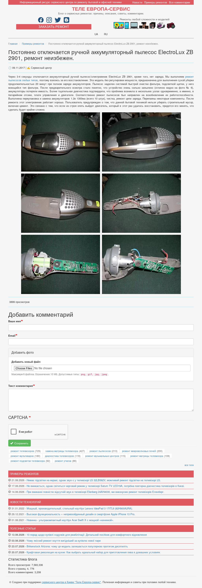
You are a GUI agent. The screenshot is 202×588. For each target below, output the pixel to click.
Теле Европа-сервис (101, 8)
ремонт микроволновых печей (139, 451)
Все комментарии (179, 2)
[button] (61, 142)
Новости (137, 2)
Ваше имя (14, 321)
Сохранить (21, 443)
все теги (189, 465)
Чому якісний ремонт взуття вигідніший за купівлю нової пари (64, 540)
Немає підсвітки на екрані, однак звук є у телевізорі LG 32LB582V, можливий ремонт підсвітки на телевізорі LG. (94, 480)
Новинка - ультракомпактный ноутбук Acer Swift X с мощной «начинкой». (70, 520)
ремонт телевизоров (22, 451)
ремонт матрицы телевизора (146, 455)
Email (11, 335)
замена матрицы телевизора (61, 451)
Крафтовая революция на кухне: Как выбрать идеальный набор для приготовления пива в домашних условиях (93, 552)
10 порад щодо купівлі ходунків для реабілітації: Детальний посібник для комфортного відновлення (87, 534)
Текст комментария (20, 386)
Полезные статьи (23, 528)
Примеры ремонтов (155, 2)
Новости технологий (25, 502)
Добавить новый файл (25, 362)
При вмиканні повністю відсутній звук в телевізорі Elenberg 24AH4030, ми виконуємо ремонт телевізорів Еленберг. (95, 492)
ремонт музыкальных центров (102, 455)
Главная (13, 43)
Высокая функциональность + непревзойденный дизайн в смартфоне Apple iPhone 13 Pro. (81, 514)
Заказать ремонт (53, 26)
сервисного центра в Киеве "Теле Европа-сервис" (71, 582)
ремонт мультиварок (22, 455)
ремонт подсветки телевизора (28, 460)
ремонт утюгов (63, 460)
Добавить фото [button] (22, 352)
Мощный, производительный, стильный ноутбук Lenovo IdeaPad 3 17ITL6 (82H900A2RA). (80, 508)
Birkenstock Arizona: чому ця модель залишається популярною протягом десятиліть (77, 546)
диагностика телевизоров (59, 455)
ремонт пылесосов (100, 451)
